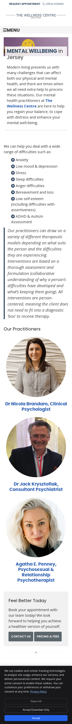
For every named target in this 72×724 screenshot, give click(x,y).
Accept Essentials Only (36, 709)
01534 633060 (55, 4)
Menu (13, 30)
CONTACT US (21, 636)
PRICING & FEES (48, 636)
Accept (36, 718)
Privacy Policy (38, 691)
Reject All (36, 701)
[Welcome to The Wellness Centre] (36, 17)
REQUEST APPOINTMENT (24, 4)
